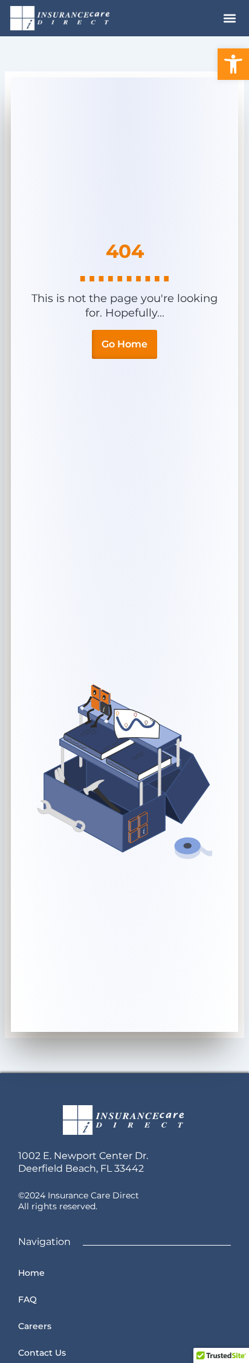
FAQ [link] (27, 1299)
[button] (229, 18)
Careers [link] (34, 1326)
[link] (233, 64)
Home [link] (31, 1272)
